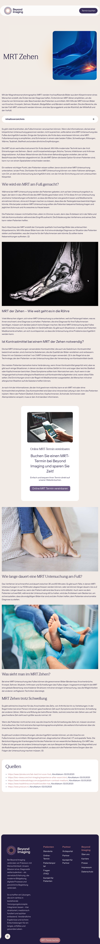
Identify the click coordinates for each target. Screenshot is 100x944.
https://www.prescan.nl (18, 786)
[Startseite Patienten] (18, 11)
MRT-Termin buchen (50, 940)
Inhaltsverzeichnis (15, 119)
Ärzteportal (67, 851)
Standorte (47, 851)
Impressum (86, 867)
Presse (84, 863)
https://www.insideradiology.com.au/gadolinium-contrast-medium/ (38, 780)
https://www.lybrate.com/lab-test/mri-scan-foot (29, 774)
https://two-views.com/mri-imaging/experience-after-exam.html (37, 777)
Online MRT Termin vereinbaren (50, 488)
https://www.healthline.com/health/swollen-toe (29, 783)
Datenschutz (87, 871)
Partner (65, 855)
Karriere (85, 858)
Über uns (85, 854)
